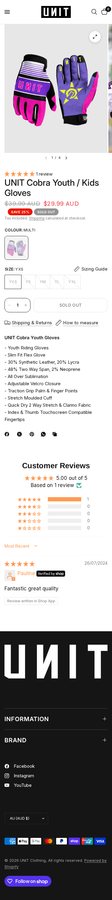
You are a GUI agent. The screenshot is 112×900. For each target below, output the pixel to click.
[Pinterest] (33, 434)
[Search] (94, 12)
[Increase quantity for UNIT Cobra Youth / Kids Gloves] (25, 305)
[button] (20, 174)
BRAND (15, 740)
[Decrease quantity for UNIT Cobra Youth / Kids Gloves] (9, 305)
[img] (19, 564)
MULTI (16, 248)
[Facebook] (8, 434)
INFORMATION (26, 719)
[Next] (66, 158)
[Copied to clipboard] (55, 434)
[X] (20, 434)
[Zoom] (95, 36)
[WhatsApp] (44, 434)
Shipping (37, 218)
